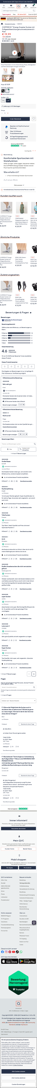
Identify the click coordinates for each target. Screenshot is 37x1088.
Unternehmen (23, 916)
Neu (14, 14)
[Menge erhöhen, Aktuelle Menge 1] (8, 113)
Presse (3, 894)
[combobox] (16, 10)
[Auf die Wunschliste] (34, 119)
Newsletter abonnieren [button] (18, 828)
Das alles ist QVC (24, 918)
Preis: (3, 84)
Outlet (21, 944)
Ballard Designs (8, 1032)
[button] (3, 6)
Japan (26, 1010)
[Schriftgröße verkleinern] (35, 150)
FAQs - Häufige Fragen (26, 901)
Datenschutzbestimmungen (16, 1022)
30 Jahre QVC (22, 14)
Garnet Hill (21, 1032)
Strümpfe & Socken (10, 24)
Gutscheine (4, 921)
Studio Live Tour (24, 941)
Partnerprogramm (6, 927)
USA (10, 1010)
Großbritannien (16, 1010)
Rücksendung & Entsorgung (27, 895)
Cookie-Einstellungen (18, 1084)
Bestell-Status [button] (27, 849)
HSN (2, 1032)
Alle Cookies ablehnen (18, 1078)
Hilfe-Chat (4, 880)
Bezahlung (22, 892)
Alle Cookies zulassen (18, 1071)
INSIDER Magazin (6, 916)
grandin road (28, 1032)
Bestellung (22, 880)
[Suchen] (34, 10)
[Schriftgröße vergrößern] (33, 150)
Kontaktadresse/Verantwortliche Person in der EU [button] (19, 189)
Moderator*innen (24, 935)
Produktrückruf (5, 900)
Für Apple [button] (9, 868)
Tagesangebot (6, 14)
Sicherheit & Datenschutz (26, 898)
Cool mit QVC (32, 14)
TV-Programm (5, 918)
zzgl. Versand (12, 39)
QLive (2, 891)
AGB (3, 1022)
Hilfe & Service (24, 904)
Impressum (24, 1024)
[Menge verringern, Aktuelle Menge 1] (2, 113)
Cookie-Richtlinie (18, 1065)
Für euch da (4, 930)
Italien (22, 1010)
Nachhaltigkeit (24, 921)
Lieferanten (4, 897)
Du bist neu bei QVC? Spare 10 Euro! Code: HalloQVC (18, 1)
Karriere (22, 932)
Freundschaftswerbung (7, 924)
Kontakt (3, 883)
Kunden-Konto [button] (9, 849)
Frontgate (15, 1032)
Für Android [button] (27, 868)
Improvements (4, 1034)
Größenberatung (24, 886)
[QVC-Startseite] (2, 24)
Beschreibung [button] (8, 154)
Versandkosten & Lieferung (27, 889)
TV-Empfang (23, 938)
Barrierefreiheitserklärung (27, 924)
